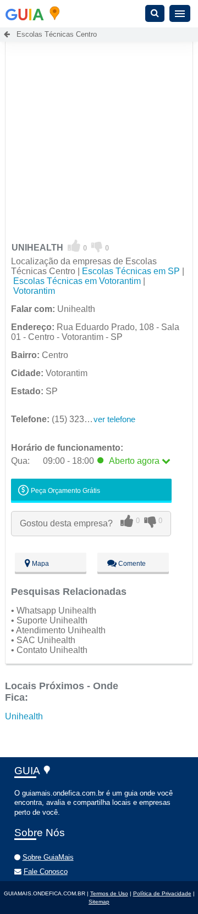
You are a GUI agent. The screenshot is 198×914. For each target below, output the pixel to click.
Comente (131, 563)
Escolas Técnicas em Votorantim (77, 281)
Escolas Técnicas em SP (131, 271)
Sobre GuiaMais (48, 857)
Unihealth (24, 716)
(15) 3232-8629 (61, 419)
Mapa (39, 563)
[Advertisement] (99, 126)
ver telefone (114, 419)
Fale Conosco (46, 871)
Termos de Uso (109, 893)
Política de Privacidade (162, 893)
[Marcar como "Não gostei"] (97, 246)
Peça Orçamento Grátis (64, 491)
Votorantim (34, 291)
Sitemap (99, 902)
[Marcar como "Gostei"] (74, 246)
